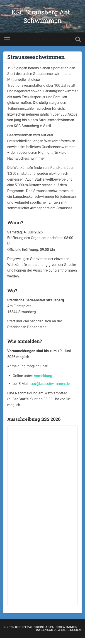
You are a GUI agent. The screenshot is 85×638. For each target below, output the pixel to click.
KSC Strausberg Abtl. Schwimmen (42, 16)
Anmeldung (43, 376)
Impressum (71, 629)
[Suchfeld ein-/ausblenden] (78, 39)
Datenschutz (48, 629)
